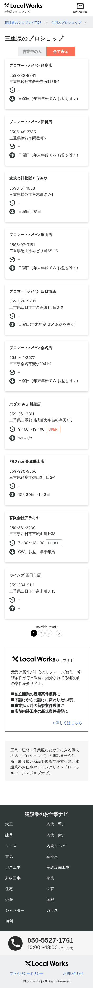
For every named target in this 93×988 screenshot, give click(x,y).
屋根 (50, 899)
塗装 (50, 878)
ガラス (52, 910)
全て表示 (60, 51)
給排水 (52, 856)
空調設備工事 (57, 867)
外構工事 (13, 878)
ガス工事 (13, 867)
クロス (11, 845)
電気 (9, 856)
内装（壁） (56, 824)
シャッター (14, 910)
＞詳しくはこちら (67, 722)
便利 (9, 921)
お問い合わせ (73, 973)
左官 (50, 888)
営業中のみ (32, 51)
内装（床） (56, 835)
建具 (9, 835)
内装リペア (56, 845)
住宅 (9, 888)
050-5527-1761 (50, 940)
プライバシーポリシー (26, 973)
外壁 (9, 899)
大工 (9, 824)
